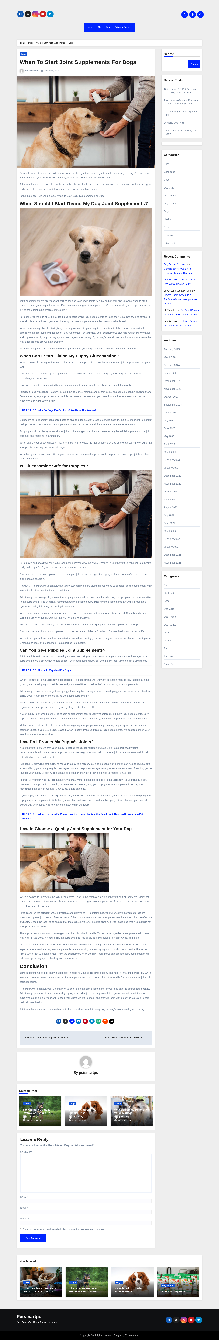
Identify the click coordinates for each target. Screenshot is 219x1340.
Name (24, 1197)
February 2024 (172, 365)
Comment (26, 1152)
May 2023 (169, 436)
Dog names (170, 203)
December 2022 (172, 476)
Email (24, 1207)
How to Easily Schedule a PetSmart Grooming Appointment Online (181, 299)
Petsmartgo (29, 1316)
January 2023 (171, 468)
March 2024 (170, 357)
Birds (167, 164)
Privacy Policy (123, 27)
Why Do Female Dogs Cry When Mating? (130, 1111)
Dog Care (169, 187)
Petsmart (169, 235)
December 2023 (172, 381)
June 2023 (169, 428)
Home (89, 27)
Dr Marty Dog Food (174, 122)
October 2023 (171, 397)
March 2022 (170, 531)
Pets (166, 227)
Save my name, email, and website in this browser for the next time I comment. (64, 1229)
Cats (166, 180)
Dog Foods (170, 195)
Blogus (117, 1335)
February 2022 (172, 539)
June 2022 (169, 523)
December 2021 (172, 555)
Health (167, 219)
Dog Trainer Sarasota (175, 264)
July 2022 (169, 515)
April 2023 (169, 444)
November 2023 (172, 389)
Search (169, 54)
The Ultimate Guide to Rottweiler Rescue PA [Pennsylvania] (37, 1113)
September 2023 (173, 404)
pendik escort (171, 279)
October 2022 (171, 491)
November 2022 (172, 483)
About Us (103, 27)
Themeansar (131, 1335)
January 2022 (171, 547)
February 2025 (172, 349)
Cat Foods (169, 172)
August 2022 (171, 507)
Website (24, 1218)
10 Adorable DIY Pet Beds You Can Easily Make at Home (39, 1291)
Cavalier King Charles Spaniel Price (82, 1111)
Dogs (23, 54)
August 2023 (171, 412)
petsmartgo (34, 70)
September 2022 (173, 499)
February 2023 (172, 460)
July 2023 (169, 420)
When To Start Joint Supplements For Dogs (78, 62)
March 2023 (170, 452)
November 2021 (172, 562)
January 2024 (171, 373)
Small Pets (170, 243)
